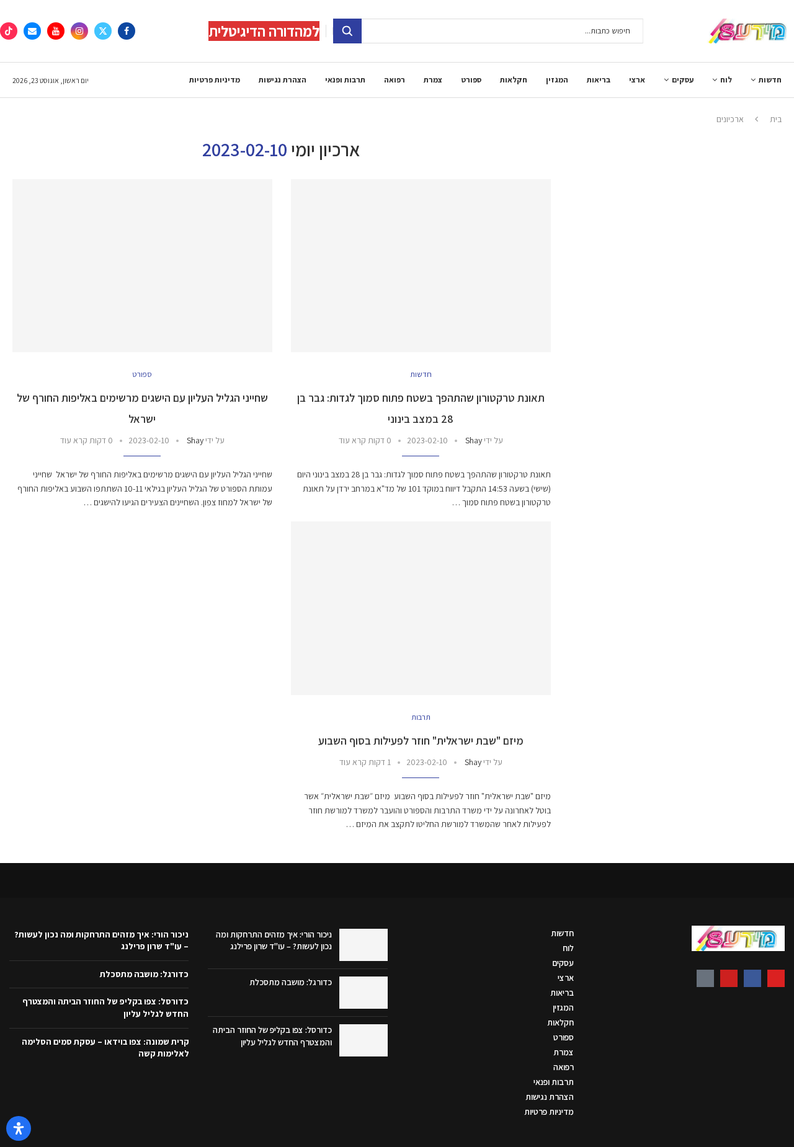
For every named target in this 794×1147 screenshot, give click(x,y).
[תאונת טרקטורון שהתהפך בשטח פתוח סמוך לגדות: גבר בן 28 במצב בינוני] (421, 265)
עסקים (683, 79)
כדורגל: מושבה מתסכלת (290, 982)
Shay (473, 440)
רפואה (394, 79)
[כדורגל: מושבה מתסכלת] (363, 992)
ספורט (471, 79)
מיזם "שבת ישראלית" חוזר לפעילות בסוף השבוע (421, 740)
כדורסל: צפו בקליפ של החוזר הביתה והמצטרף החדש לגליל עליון (272, 1036)
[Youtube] (56, 31)
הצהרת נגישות (282, 79)
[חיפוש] (347, 31)
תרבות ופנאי (345, 79)
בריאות (598, 79)
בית (776, 119)
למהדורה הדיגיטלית (263, 31)
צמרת (433, 79)
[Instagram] (79, 31)
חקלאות (513, 79)
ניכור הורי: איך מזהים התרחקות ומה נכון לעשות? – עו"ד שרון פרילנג (274, 940)
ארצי (637, 79)
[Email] (32, 31)
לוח (726, 79)
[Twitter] (103, 31)
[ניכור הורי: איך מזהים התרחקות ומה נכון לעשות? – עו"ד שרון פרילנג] (363, 945)
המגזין (557, 79)
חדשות (770, 79)
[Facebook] (126, 31)
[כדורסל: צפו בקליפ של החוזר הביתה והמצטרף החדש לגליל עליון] (363, 1040)
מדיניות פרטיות (214, 79)
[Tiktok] (8, 31)
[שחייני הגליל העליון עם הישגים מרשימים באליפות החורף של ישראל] (142, 265)
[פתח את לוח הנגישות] (18, 1128)
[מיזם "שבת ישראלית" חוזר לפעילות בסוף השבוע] (421, 607)
